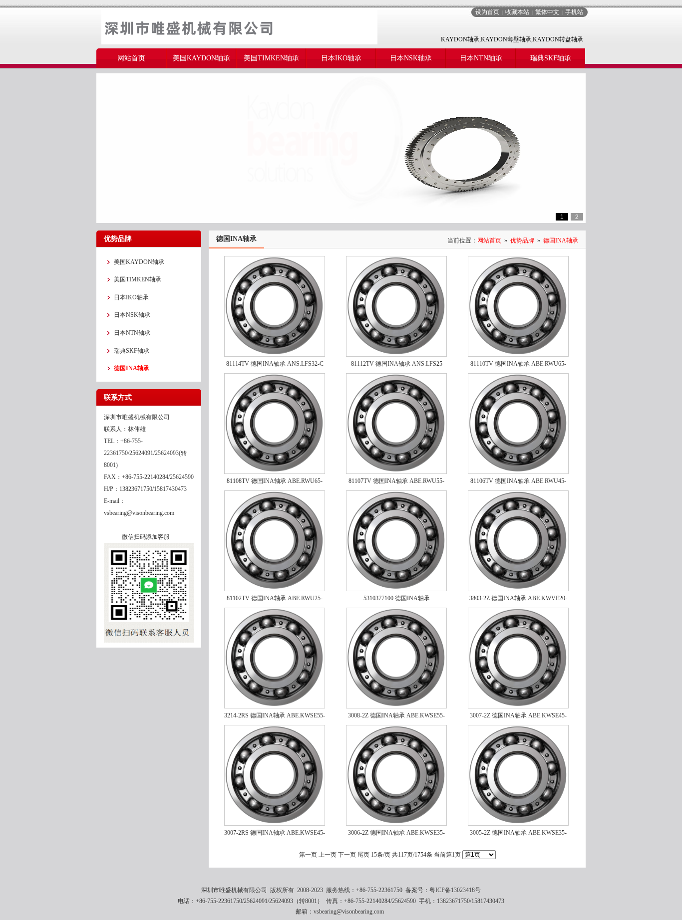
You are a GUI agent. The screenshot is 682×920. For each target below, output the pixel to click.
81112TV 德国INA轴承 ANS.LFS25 (396, 363)
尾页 (363, 854)
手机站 (574, 11)
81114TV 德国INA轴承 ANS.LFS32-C (275, 363)
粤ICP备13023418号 (455, 890)
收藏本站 (517, 11)
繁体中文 (547, 11)
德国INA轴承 (560, 240)
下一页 (347, 854)
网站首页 (489, 240)
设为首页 (487, 11)
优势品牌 (522, 240)
